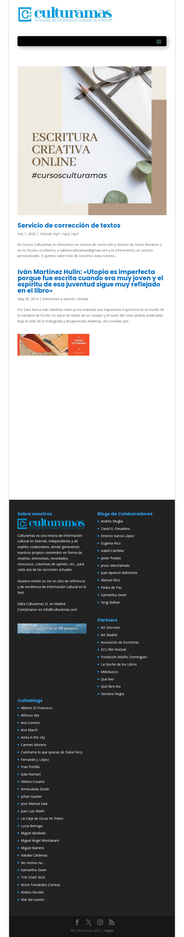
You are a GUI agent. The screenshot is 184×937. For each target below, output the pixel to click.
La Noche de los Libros (119, 664)
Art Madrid (109, 635)
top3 (75, 233)
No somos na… (33, 862)
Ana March (29, 730)
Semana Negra (112, 693)
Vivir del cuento (32, 899)
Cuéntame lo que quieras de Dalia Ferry (51, 752)
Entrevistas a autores (58, 299)
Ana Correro (30, 722)
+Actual (45, 233)
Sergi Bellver (110, 602)
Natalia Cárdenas (34, 855)
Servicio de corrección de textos (69, 225)
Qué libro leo (111, 686)
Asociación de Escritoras (120, 642)
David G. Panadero (115, 528)
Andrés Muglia (112, 521)
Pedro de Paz (111, 587)
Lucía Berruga (31, 826)
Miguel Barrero (32, 848)
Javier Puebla (111, 558)
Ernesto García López (117, 535)
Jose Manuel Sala (34, 803)
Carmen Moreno (33, 744)
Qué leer (107, 679)
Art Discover (110, 627)
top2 (65, 233)
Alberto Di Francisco (36, 708)
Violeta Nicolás (32, 892)
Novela (82, 299)
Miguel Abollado (33, 833)
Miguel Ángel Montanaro (40, 840)
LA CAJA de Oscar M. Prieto (42, 818)
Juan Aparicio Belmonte (119, 572)
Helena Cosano (33, 781)
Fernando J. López (35, 759)
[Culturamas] (51, 529)
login (109, 930)
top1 (56, 233)
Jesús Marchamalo (115, 565)
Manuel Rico (110, 580)
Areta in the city (33, 737)
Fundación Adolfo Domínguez (124, 657)
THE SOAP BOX (33, 877)
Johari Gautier (31, 796)
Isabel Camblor (112, 550)
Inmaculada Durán (35, 789)
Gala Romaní (31, 774)
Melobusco (109, 671)
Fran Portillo (30, 766)
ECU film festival (113, 649)
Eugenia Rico (111, 543)
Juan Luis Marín (33, 811)
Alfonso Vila (30, 715)
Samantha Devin (113, 595)
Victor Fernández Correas (40, 884)
